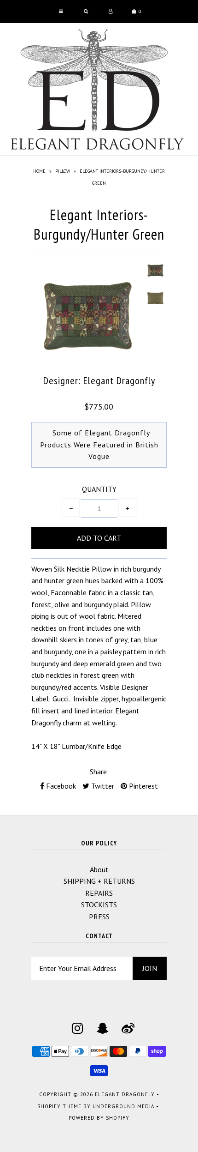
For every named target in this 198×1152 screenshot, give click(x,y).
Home (39, 171)
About (99, 869)
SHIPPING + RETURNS (99, 881)
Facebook (60, 785)
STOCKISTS (99, 904)
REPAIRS (99, 893)
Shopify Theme (59, 1106)
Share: (99, 771)
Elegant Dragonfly (125, 1094)
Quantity (99, 489)
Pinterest (142, 785)
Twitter (101, 785)
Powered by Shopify (99, 1118)
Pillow (62, 171)
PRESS (99, 916)
